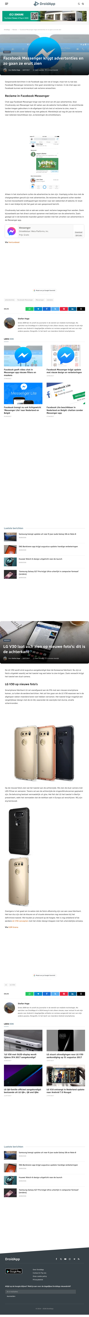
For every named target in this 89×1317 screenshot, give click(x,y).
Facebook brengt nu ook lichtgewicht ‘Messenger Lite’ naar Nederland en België (22, 410)
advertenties (9, 300)
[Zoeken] (82, 3)
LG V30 (12, 985)
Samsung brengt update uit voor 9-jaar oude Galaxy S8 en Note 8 (47, 534)
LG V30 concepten (20, 921)
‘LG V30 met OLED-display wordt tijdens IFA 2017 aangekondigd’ (20, 1055)
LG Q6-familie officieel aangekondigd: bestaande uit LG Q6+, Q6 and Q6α (22, 1091)
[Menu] (6, 3)
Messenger (25, 227)
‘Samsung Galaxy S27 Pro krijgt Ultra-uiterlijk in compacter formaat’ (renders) (49, 572)
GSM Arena (13, 927)
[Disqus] (44, 454)
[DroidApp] (44, 4)
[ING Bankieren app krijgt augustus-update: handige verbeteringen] (10, 549)
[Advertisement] (44, 126)
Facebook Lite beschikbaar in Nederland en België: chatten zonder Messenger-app (65, 410)
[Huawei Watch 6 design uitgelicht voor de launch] (10, 562)
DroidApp (7, 29)
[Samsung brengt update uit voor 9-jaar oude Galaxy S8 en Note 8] (10, 537)
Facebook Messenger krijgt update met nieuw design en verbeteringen (64, 371)
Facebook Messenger (25, 300)
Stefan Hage (16, 70)
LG (6, 985)
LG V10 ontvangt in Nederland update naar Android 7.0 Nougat (65, 1091)
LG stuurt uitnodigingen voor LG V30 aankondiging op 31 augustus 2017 (65, 1055)
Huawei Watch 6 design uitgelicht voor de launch (40, 559)
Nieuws (14, 29)
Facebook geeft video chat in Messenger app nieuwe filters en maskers (20, 372)
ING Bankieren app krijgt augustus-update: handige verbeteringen (48, 546)
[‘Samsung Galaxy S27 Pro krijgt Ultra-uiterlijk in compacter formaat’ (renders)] (10, 574)
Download (78, 232)
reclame (50, 300)
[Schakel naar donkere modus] (78, 4)
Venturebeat (14, 242)
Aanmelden (11, 1296)
